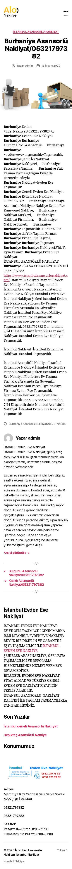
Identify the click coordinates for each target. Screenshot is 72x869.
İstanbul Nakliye (14, 861)
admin (29, 65)
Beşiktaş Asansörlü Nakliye (25, 735)
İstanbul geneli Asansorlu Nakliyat (31, 726)
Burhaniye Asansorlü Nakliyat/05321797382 (37, 424)
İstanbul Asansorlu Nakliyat (36, 31)
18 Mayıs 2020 (51, 65)
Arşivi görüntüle (17, 553)
